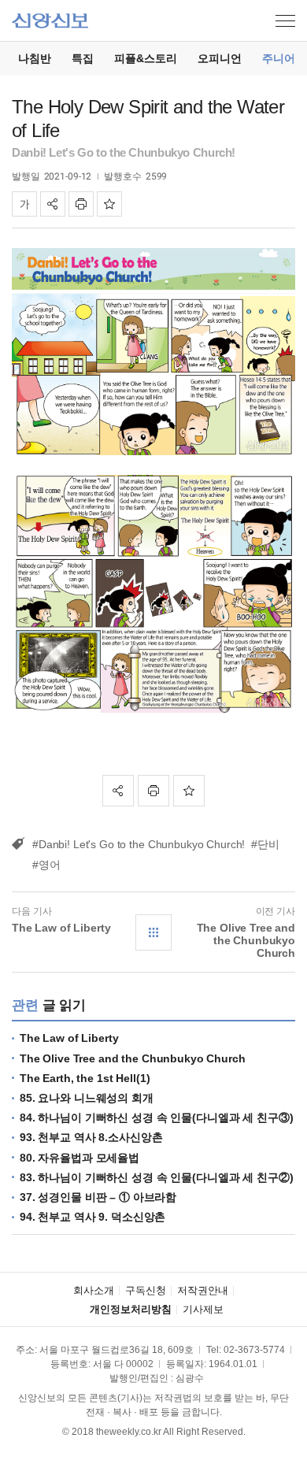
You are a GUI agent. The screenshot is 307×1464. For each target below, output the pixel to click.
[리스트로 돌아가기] (153, 932)
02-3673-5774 (254, 1349)
